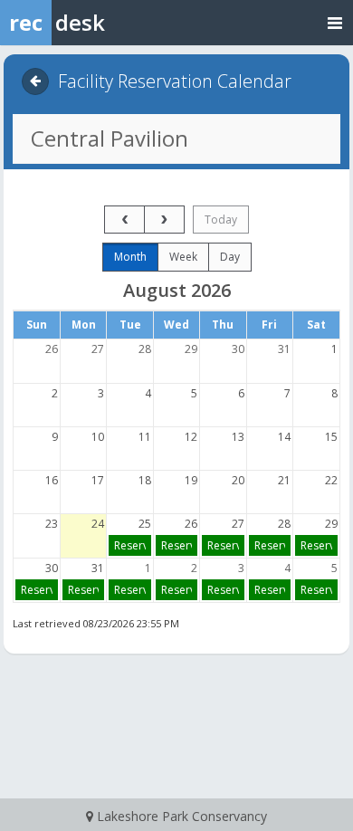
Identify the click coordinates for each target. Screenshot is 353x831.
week (183, 256)
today (221, 219)
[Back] (35, 81)
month (130, 256)
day (230, 256)
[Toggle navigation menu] (335, 22)
